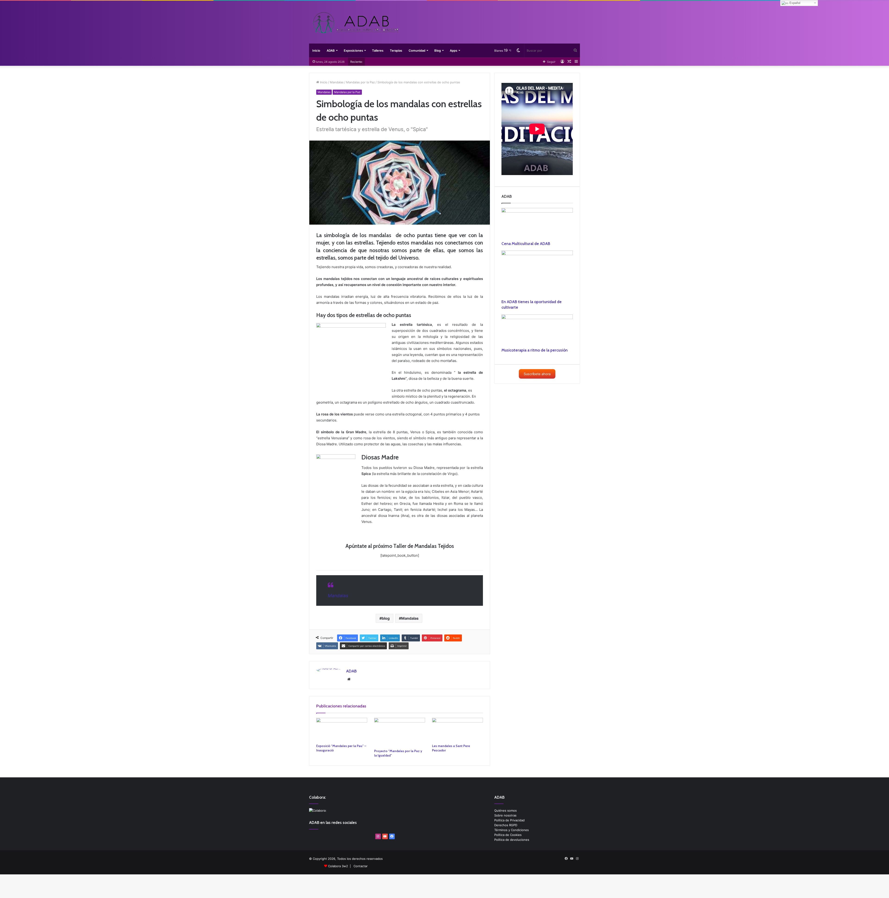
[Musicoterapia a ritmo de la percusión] (537, 331)
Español (794, 3)
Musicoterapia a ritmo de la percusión (534, 350)
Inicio (316, 50)
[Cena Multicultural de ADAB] (537, 224)
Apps (453, 50)
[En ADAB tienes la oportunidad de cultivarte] (537, 275)
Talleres (377, 50)
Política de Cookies (508, 835)
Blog (437, 50)
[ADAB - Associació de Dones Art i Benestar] (355, 22)
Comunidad (417, 50)
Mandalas (337, 82)
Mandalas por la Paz (360, 82)
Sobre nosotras (505, 815)
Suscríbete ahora (537, 374)
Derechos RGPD (505, 825)
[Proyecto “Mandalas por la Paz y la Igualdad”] (399, 732)
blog (386, 618)
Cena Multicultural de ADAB (525, 243)
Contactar (361, 866)
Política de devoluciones (511, 839)
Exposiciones (353, 50)
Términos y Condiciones (511, 830)
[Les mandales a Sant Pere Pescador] (457, 730)
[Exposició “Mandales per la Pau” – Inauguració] (341, 730)
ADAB (331, 50)
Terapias (396, 50)
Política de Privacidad (509, 820)
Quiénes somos (505, 810)
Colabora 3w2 (338, 866)
